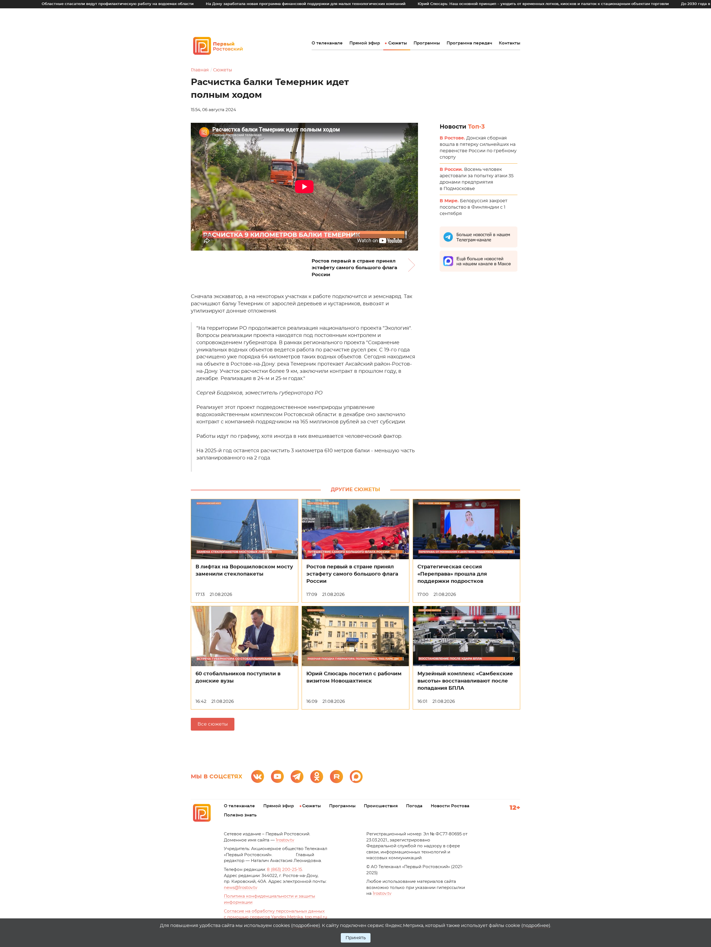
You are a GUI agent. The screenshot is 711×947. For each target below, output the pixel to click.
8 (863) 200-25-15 (284, 870)
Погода (414, 806)
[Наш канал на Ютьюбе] (277, 776)
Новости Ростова (450, 806)
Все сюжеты (212, 724)
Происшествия (381, 806)
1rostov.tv (285, 840)
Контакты (509, 43)
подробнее (305, 925)
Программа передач (469, 43)
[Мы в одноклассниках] (316, 776)
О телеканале (327, 43)
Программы (427, 43)
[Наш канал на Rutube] (336, 776)
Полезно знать (240, 815)
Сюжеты (397, 43)
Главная (200, 70)
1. (382, 893)
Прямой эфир (364, 43)
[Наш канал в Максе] (356, 776)
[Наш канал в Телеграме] (297, 776)
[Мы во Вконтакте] (257, 776)
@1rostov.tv (240, 888)
